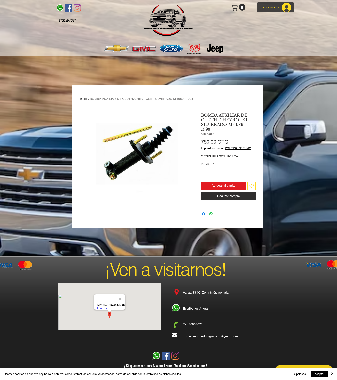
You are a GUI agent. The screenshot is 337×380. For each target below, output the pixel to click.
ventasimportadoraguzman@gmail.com (210, 336)
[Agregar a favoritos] (251, 186)
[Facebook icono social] (68, 8)
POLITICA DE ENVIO (238, 148)
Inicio (84, 99)
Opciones (300, 374)
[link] (239, 7)
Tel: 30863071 (193, 324)
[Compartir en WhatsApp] (211, 214)
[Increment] (216, 171)
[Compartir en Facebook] (203, 214)
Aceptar (319, 374)
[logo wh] (60, 8)
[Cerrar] (332, 374)
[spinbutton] (210, 171)
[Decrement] (204, 171)
